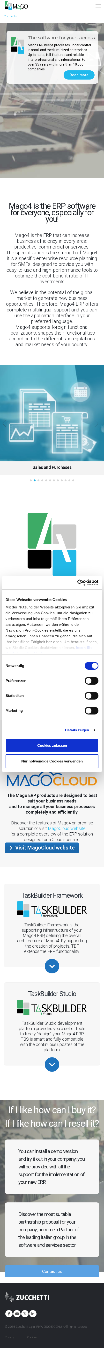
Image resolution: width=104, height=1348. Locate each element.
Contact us (52, 1271)
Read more (79, 75)
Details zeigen (77, 730)
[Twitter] (24, 1313)
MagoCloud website (67, 828)
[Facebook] (8, 1313)
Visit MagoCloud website (44, 848)
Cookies (32, 1337)
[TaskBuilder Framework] (52, 966)
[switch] (91, 681)
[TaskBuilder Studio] (52, 1064)
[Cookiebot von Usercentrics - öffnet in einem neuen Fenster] (77, 583)
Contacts (10, 16)
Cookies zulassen (52, 745)
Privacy (9, 1337)
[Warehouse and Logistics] (52, 413)
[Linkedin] (32, 1313)
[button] (7, 424)
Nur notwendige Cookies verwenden (52, 761)
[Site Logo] (16, 5)
